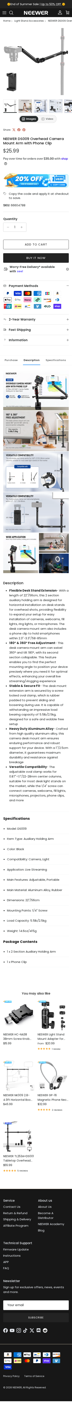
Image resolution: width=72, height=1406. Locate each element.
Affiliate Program (15, 1225)
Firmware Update (16, 1249)
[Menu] (4, 12)
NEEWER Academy (51, 1224)
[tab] (29, 119)
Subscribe (36, 1317)
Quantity (10, 219)
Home (6, 20)
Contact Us (11, 1207)
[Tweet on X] (13, 129)
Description (32, 360)
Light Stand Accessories (29, 20)
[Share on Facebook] (18, 129)
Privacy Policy (11, 1376)
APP (6, 1262)
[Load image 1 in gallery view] (36, 61)
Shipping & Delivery (17, 1219)
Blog (41, 1230)
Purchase (11, 360)
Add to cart (36, 244)
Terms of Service (34, 1376)
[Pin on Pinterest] (23, 129)
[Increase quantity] (22, 227)
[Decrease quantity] (6, 227)
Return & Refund (15, 1213)
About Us (45, 1207)
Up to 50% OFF (51, 4)
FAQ (6, 1268)
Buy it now (36, 258)
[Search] (13, 12)
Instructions (12, 1255)
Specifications (56, 360)
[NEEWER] (36, 13)
